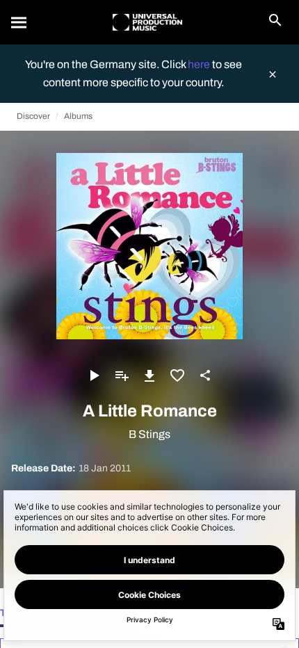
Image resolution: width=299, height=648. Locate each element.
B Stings (149, 434)
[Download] (149, 375)
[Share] (205, 375)
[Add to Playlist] (121, 375)
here (200, 64)
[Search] (19, 22)
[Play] (94, 375)
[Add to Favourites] (177, 375)
